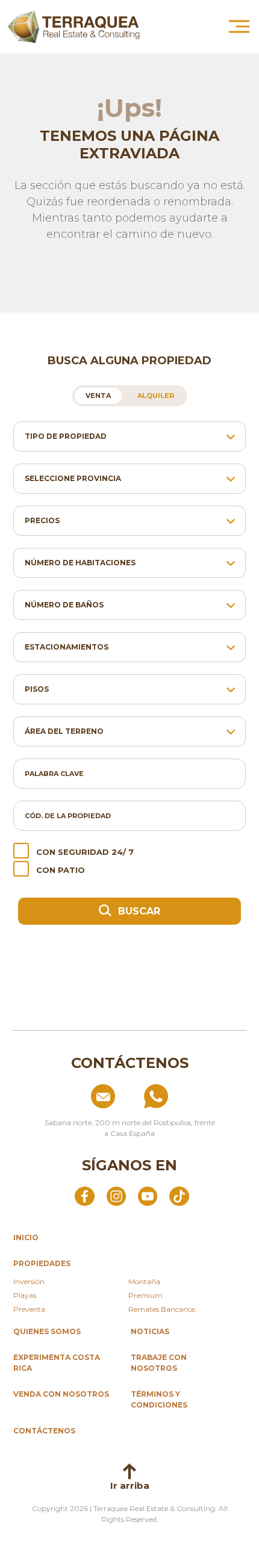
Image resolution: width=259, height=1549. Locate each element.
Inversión (29, 1281)
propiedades (41, 1263)
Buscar (137, 911)
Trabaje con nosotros (159, 1363)
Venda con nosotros (61, 1393)
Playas (24, 1295)
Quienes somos (47, 1331)
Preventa (29, 1309)
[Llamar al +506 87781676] (183, 1096)
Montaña (144, 1281)
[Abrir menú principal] (239, 26)
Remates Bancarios (161, 1309)
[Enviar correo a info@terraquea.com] (76, 1096)
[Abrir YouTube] (147, 1195)
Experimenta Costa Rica (56, 1363)
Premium (145, 1295)
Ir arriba (129, 1485)
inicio (26, 1237)
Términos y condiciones (159, 1399)
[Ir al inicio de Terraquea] (73, 26)
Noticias (150, 1331)
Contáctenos (44, 1430)
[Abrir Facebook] (84, 1195)
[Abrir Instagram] (116, 1195)
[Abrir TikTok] (179, 1195)
